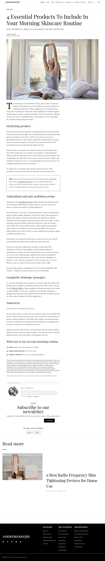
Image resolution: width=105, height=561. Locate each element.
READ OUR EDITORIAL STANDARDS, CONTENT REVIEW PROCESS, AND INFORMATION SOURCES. (32, 375)
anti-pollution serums (25, 202)
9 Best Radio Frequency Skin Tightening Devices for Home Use (72, 480)
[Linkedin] (20, 541)
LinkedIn (29, 396)
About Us (91, 2)
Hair (52, 2)
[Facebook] (7, 541)
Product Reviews (80, 2)
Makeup (42, 2)
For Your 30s (60, 2)
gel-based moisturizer (25, 182)
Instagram (36, 396)
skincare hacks (17, 288)
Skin (48, 2)
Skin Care (9, 9)
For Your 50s (69, 2)
